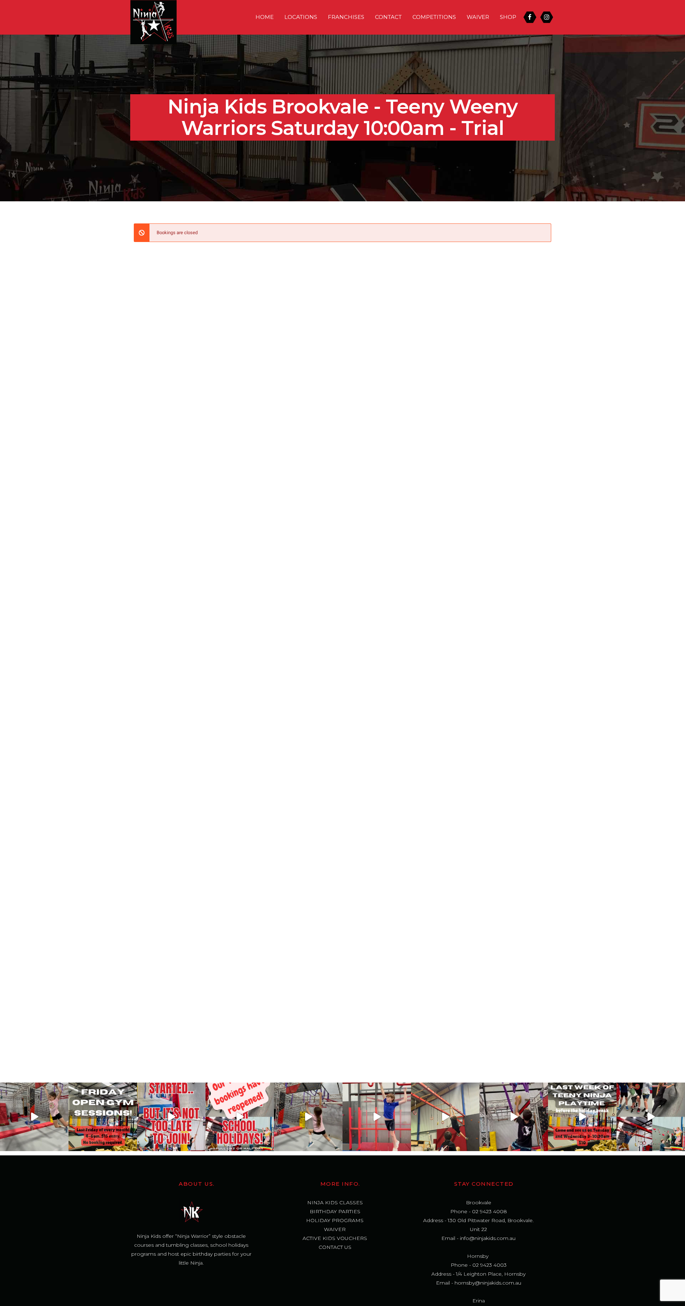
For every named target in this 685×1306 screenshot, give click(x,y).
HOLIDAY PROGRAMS (335, 1220)
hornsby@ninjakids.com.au (488, 1283)
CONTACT (388, 17)
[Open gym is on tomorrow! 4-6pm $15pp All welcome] (102, 1117)
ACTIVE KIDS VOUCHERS (335, 1238)
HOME (264, 17)
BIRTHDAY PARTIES (335, 1211)
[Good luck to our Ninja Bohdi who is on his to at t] (514, 1117)
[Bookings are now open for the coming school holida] (650, 1117)
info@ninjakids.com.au (488, 1238)
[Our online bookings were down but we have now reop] (240, 1117)
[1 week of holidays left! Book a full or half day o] (308, 1117)
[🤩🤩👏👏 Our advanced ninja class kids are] (445, 1117)
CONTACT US (335, 1247)
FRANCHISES (346, 17)
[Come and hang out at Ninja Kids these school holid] (376, 1117)
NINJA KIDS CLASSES (335, 1202)
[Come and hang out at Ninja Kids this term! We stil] (34, 1117)
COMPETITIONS (434, 17)
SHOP (508, 17)
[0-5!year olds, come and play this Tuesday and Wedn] (582, 1117)
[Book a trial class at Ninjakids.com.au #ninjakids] (171, 1117)
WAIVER (478, 17)
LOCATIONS (300, 17)
